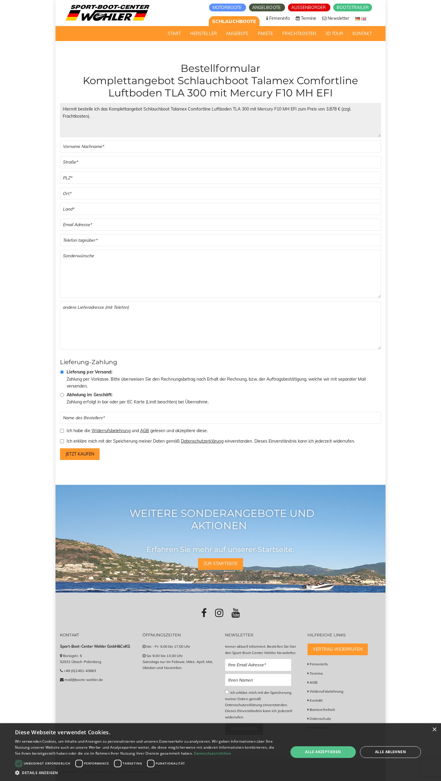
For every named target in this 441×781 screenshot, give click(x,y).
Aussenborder (309, 7)
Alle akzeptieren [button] (323, 751)
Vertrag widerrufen (337, 649)
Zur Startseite (220, 563)
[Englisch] (363, 18)
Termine (316, 673)
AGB (144, 430)
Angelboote (267, 7)
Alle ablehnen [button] (390, 751)
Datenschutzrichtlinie (212, 753)
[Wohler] (106, 13)
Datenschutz (320, 718)
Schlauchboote (234, 21)
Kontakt (316, 700)
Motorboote (227, 7)
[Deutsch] (358, 18)
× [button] (434, 729)
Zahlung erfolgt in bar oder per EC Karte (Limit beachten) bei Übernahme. (138, 398)
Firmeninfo (319, 664)
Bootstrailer (353, 7)
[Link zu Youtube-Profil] (236, 613)
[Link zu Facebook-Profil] (204, 613)
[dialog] (220, 752)
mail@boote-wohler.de (83, 679)
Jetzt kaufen (79, 454)
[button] (147, 773)
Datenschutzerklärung (202, 441)
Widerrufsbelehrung (111, 430)
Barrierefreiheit (322, 709)
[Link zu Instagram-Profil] (219, 613)
